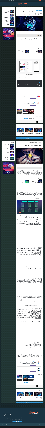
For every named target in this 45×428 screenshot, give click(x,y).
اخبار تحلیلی (9, 414)
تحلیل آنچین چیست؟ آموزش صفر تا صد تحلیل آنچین (34, 51)
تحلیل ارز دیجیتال (6, 415)
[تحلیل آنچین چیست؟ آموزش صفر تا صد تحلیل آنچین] (40, 51)
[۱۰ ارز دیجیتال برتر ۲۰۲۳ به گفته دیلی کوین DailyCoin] (12, 15)
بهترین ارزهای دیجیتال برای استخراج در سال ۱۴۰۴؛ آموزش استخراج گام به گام (38, 133)
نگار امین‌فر (40, 14)
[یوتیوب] (12, 0)
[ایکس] (14, 0)
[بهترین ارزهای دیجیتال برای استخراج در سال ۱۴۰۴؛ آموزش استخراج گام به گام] (38, 130)
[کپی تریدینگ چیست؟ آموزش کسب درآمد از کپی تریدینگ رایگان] (27, 51)
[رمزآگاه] (22, 4)
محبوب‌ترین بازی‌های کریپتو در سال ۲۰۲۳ (6, 18)
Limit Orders (31, 77)
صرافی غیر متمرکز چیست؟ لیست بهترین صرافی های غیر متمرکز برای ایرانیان (30, 133)
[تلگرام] (10, 0)
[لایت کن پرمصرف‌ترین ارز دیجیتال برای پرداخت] (12, 21)
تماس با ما (21, 414)
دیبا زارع (37, 14)
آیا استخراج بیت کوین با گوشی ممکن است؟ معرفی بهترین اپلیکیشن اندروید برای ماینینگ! (6, 11)
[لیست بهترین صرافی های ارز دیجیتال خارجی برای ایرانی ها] (20, 130)
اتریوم (4, 413)
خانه (41, 8)
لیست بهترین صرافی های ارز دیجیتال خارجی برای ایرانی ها (32, 0)
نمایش (37, 35)
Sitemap (21, 417)
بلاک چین (6, 414)
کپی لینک (26, 118)
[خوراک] (9, 0)
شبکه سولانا (40, 44)
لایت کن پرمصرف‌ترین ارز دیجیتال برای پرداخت (7, 21)
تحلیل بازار (10, 416)
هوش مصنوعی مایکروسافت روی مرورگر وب (6, 24)
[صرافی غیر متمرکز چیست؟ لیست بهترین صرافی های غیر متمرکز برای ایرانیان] (29, 130)
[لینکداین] (13, 0)
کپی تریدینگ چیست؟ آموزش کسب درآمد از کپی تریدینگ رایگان (20, 51)
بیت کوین (10, 415)
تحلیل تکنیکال (6, 416)
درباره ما (21, 416)
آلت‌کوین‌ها (7, 413)
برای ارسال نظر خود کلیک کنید (29, 138)
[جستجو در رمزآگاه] (2, 0)
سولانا (37, 116)
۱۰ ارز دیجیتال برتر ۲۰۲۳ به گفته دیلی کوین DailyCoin (6, 14)
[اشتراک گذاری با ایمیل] (36, 122)
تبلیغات (21, 415)
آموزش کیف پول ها (37, 10)
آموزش (39, 8)
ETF (10, 413)
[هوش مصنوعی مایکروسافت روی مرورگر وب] (12, 24)
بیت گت (41, 46)
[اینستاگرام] (11, 0)
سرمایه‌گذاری (9, 419)
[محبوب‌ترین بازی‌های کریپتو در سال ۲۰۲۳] (12, 18)
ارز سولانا (40, 116)
